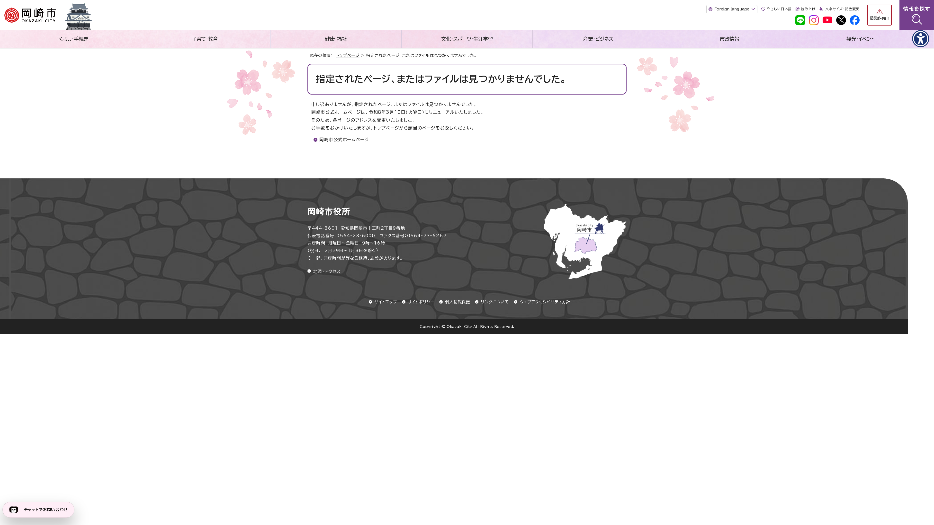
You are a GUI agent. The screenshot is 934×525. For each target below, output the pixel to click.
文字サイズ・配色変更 (842, 9)
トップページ (347, 55)
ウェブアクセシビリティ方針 (545, 302)
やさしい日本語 (779, 9)
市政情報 (729, 38)
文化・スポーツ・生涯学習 (467, 38)
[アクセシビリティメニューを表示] (920, 38)
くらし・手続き (73, 38)
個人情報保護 (457, 302)
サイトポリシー (421, 302)
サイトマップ (386, 302)
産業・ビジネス (598, 38)
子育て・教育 (205, 38)
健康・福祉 (336, 38)
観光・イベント (860, 38)
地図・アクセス (327, 271)
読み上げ (808, 9)
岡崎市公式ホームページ (344, 139)
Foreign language (731, 9)
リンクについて (495, 302)
